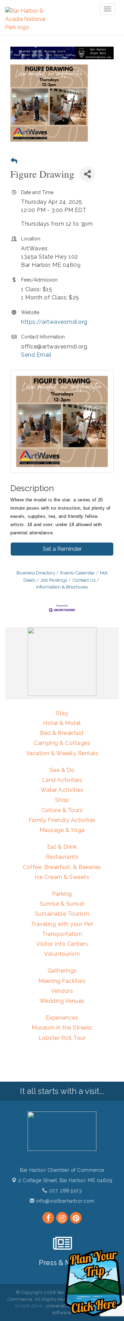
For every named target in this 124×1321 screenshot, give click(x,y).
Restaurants (62, 857)
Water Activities (62, 790)
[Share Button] (87, 174)
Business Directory (36, 572)
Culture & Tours (62, 810)
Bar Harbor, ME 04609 (65, 1180)
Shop (62, 800)
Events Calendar (77, 572)
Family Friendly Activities (62, 820)
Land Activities (62, 780)
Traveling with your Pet (62, 924)
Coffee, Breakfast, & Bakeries (62, 867)
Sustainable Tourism (62, 914)
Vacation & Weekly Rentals (62, 753)
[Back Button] (14, 161)
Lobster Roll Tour (62, 1038)
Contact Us (83, 580)
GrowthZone (28, 1305)
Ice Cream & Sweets (62, 877)
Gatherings (62, 970)
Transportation (62, 934)
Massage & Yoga (62, 830)
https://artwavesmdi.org (54, 322)
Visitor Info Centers (62, 944)
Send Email (36, 355)
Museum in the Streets (62, 1027)
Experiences (62, 1017)
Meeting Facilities (62, 981)
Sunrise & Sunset (62, 904)
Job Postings (53, 580)
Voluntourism (62, 954)
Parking (62, 894)
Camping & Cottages (62, 743)
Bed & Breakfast (62, 733)
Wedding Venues (62, 1001)
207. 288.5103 (64, 1190)
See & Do (62, 770)
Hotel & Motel (62, 723)
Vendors (62, 991)
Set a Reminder (62, 549)
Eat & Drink (62, 847)
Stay (62, 713)
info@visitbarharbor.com (64, 1201)
